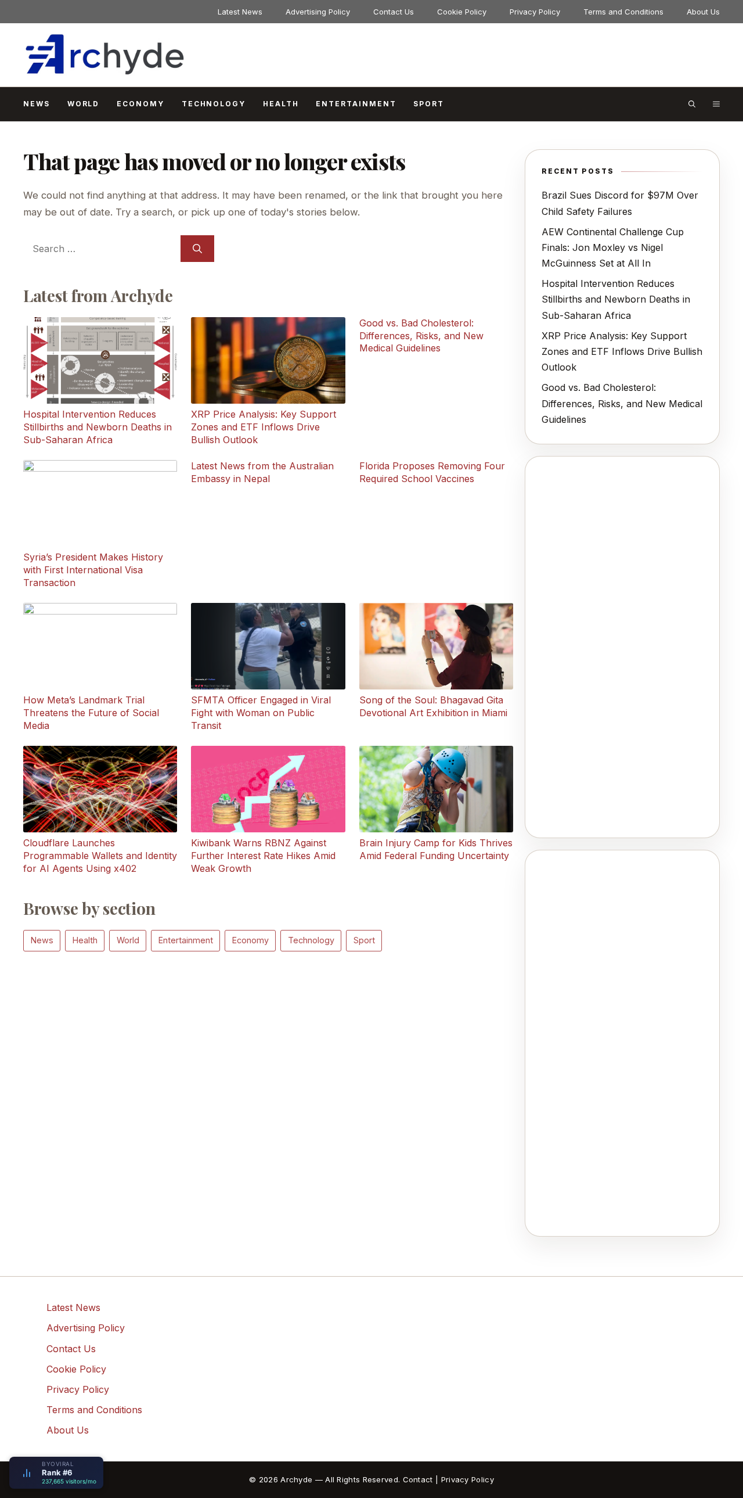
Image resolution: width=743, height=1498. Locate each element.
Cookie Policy (461, 11)
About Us (703, 11)
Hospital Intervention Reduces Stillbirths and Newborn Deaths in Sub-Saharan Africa (616, 299)
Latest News (240, 11)
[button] (692, 104)
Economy (140, 103)
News (36, 103)
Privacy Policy (535, 11)
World (83, 103)
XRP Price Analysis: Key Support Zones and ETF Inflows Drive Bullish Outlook (622, 351)
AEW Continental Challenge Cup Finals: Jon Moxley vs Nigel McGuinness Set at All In (613, 247)
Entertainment (356, 103)
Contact (418, 1479)
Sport (428, 103)
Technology (214, 103)
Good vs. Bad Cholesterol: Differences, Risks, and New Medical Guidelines (622, 403)
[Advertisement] (268, 1056)
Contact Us (393, 11)
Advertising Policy (318, 11)
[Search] (197, 248)
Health (281, 103)
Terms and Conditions (623, 11)
